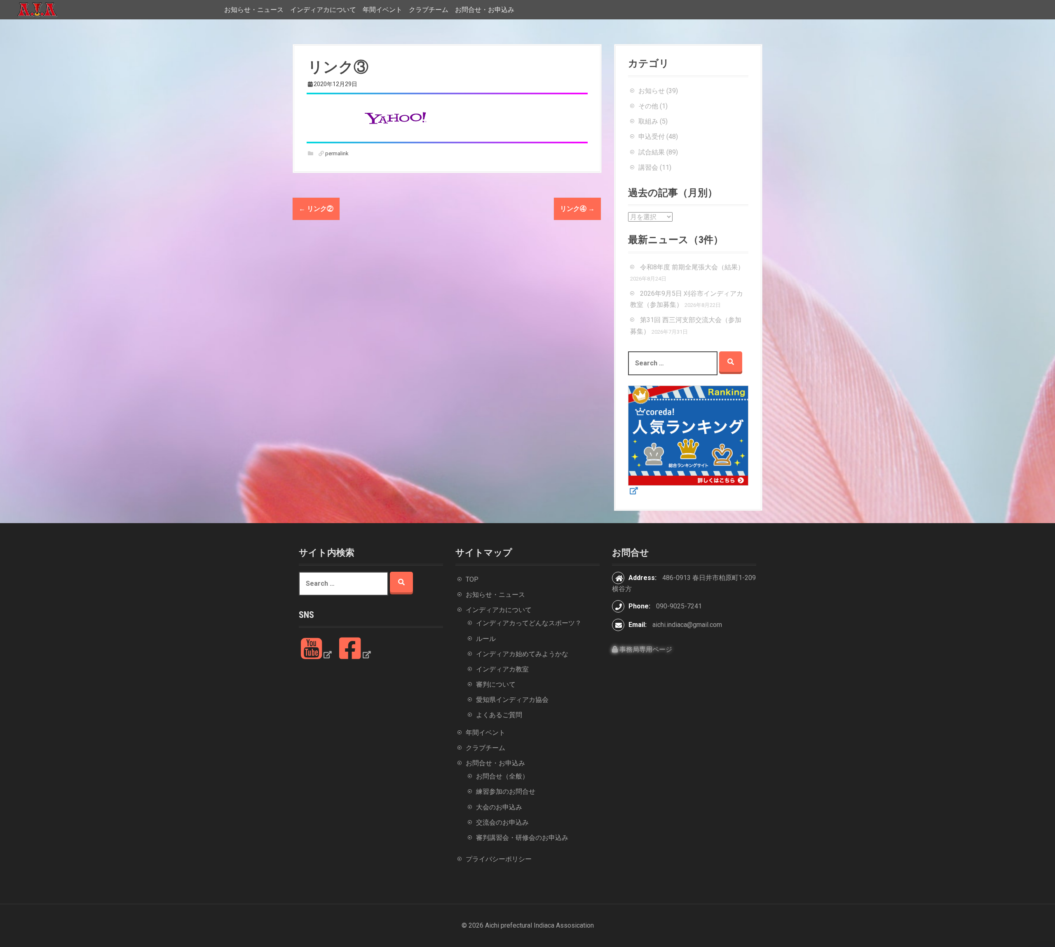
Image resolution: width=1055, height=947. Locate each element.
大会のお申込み (499, 807)
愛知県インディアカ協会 (512, 700)
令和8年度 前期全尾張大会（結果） (692, 267)
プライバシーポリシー (499, 859)
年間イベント (382, 10)
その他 (648, 106)
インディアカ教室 (502, 669)
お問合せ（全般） (502, 776)
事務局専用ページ (645, 649)
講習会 (648, 167)
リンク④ (577, 209)
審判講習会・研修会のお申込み (522, 838)
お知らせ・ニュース (254, 10)
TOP (472, 579)
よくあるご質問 (499, 715)
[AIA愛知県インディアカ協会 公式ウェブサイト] (37, 9)
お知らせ (651, 91)
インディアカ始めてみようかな (522, 654)
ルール (486, 639)
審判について (496, 684)
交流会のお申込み (502, 822)
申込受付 (651, 136)
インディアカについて (323, 10)
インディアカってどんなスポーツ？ (528, 623)
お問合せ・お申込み (484, 10)
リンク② (316, 209)
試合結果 (651, 152)
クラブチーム (428, 10)
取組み (648, 121)
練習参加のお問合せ (505, 791)
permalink (336, 153)
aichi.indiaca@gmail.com (687, 625)
